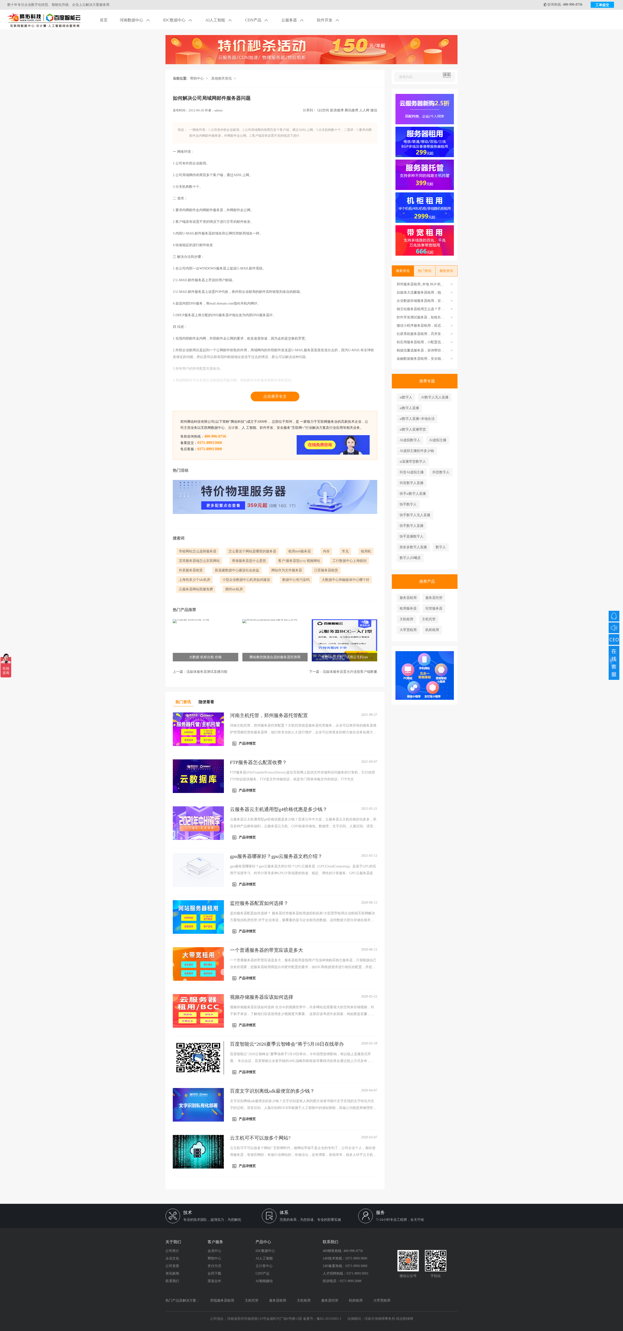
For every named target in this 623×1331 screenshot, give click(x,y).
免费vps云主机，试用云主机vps (344, 657)
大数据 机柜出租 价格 (205, 657)
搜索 (446, 75)
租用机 (366, 551)
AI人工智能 (215, 20)
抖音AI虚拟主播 (412, 472)
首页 (104, 20)
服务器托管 (433, 598)
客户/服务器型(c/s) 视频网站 (299, 561)
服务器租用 (408, 598)
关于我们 (173, 1242)
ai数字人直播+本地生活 (417, 419)
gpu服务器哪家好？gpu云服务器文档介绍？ (276, 856)
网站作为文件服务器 (286, 570)
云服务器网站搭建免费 (196, 589)
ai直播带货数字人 (413, 461)
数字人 (441, 547)
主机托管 (429, 619)
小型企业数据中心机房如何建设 (246, 580)
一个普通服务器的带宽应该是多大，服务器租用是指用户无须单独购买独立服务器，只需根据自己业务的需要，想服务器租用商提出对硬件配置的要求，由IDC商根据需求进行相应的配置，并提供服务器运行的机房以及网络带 (303, 967)
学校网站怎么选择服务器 (197, 551)
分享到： (309, 110)
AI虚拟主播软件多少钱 (417, 451)
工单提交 (602, 5)
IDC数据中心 (174, 20)
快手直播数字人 (411, 536)
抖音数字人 (440, 472)
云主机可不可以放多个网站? (260, 1138)
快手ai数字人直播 (413, 493)
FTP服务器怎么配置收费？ (258, 762)
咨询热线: (564, 4)
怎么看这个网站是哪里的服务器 (252, 551)
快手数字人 (408, 504)
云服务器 (289, 20)
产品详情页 (247, 743)
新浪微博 (337, 110)
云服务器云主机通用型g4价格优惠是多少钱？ (278, 809)
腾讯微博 (351, 110)
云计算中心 (264, 1266)
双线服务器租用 (222, 1300)
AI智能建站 (264, 1281)
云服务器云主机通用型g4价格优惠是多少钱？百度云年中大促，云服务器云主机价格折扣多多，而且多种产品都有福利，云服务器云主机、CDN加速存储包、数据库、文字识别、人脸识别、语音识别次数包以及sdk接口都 (303, 826)
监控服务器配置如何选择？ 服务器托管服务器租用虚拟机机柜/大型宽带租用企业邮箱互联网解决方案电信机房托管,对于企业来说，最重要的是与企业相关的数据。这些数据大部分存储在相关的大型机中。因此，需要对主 (302, 920)
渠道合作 (214, 1281)
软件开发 (325, 20)
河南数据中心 (132, 20)
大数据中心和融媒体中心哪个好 (345, 580)
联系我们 (172, 1281)
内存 (326, 551)
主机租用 (406, 619)
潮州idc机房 (234, 589)
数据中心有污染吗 (296, 580)
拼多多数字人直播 (413, 547)
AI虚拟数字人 (410, 440)
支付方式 (214, 1266)
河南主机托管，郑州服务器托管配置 (269, 715)
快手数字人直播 (411, 526)
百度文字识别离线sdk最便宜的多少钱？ (272, 1091)
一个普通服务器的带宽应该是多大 (266, 950)
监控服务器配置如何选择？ (259, 903)
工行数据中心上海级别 (349, 561)
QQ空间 (323, 110)
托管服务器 (433, 608)
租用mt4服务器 (299, 551)
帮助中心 (197, 78)
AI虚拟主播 (437, 440)
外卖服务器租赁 (191, 570)
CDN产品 (253, 20)
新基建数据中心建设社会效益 (237, 570)
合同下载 (214, 1273)
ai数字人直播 (409, 408)
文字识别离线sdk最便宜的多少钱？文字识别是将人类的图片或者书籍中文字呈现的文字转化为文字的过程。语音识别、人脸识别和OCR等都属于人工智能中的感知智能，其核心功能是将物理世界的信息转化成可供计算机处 (303, 1107)
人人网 (364, 110)
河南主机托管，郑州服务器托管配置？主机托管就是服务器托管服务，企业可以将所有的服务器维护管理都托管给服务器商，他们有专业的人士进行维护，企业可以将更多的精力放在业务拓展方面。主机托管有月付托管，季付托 (303, 732)
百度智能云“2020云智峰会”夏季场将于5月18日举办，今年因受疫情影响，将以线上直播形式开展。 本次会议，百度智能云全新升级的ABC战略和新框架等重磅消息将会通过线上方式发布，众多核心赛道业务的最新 (302, 1061)
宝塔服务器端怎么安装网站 (199, 561)
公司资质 (172, 1266)
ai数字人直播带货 (413, 429)
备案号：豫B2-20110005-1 (322, 1319)
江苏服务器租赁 (326, 570)
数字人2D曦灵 (410, 558)
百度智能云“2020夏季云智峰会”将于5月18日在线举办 (287, 1044)
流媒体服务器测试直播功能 (206, 672)
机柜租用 (432, 630)
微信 (373, 110)
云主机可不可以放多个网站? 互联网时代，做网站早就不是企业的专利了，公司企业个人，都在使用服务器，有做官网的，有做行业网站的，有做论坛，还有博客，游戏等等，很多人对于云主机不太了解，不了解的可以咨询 (303, 1154)
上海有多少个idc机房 (194, 580)
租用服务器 (408, 608)
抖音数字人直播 (411, 483)
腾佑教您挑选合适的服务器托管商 (275, 657)
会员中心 (214, 1251)
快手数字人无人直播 (415, 515)
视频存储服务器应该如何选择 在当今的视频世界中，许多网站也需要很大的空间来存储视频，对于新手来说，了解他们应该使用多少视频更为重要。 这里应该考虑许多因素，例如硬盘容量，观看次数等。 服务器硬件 (302, 1014)
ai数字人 (406, 397)
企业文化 (172, 1258)
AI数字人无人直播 (435, 397)
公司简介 (172, 1251)
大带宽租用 (408, 630)
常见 (345, 551)
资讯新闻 (172, 1273)
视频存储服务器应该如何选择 (261, 997)
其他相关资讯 (221, 78)
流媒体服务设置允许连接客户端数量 (350, 672)
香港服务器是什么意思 (249, 561)
